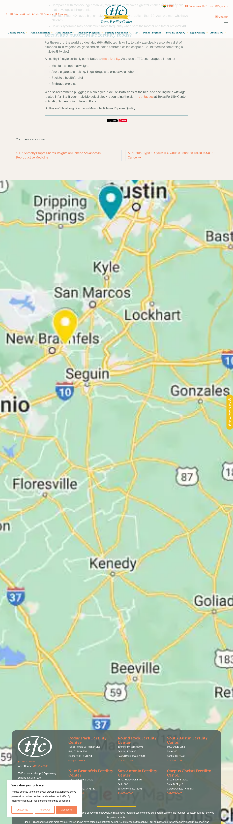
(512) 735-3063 (40, 766)
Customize (22, 810)
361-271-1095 (174, 793)
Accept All (66, 810)
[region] (44, 798)
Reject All (45, 810)
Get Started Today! (229, 413)
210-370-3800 (125, 793)
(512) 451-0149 (26, 761)
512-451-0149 (125, 760)
